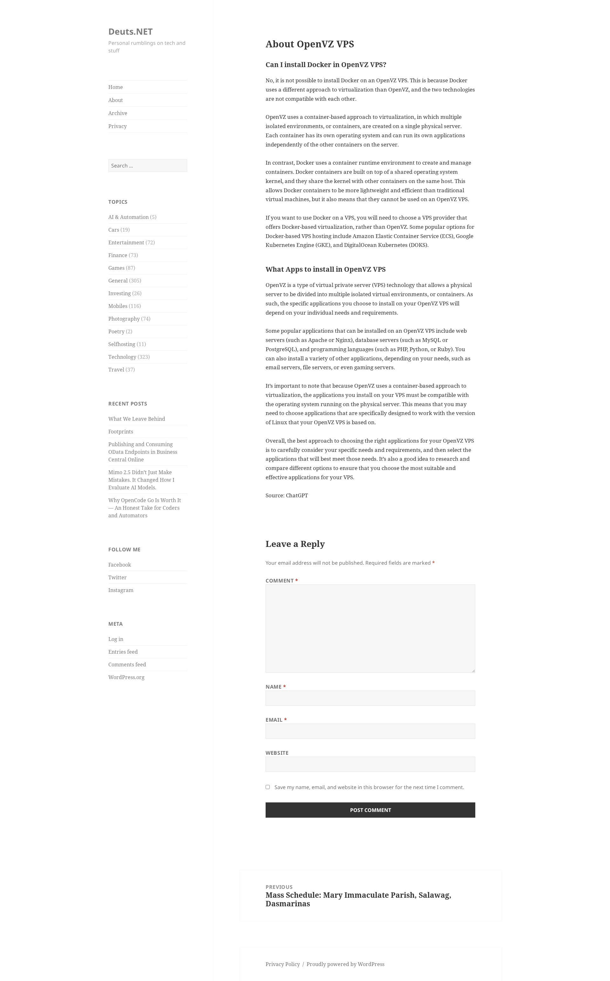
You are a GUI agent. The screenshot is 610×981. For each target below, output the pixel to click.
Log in (115, 639)
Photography (124, 318)
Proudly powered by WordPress (345, 964)
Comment (282, 580)
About (115, 100)
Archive (117, 113)
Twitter (117, 577)
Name (276, 686)
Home (115, 87)
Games (116, 267)
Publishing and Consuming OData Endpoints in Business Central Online (142, 452)
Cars (113, 229)
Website (277, 752)
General (118, 280)
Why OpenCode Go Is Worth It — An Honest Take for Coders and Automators (144, 508)
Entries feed (123, 651)
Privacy (117, 126)
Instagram (120, 590)
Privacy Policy (283, 964)
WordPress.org (126, 677)
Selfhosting (121, 344)
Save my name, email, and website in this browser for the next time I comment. (369, 787)
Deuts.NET (130, 31)
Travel (116, 369)
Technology (122, 356)
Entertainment (126, 242)
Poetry (116, 331)
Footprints (120, 431)
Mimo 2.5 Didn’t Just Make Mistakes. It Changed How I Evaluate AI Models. (141, 480)
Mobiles (117, 306)
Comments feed (127, 664)
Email (276, 719)
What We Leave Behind (136, 418)
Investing (119, 293)
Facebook (119, 564)
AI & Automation (128, 217)
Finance (117, 255)
